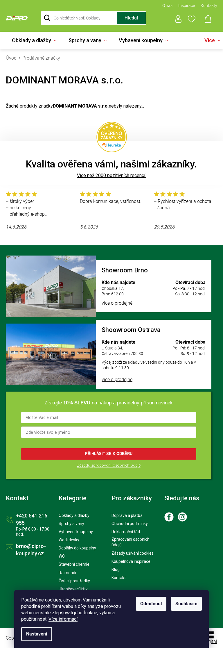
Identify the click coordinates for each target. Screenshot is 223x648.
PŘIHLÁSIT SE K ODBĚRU (108, 453)
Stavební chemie (74, 564)
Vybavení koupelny (76, 531)
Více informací (63, 619)
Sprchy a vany (71, 523)
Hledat (131, 18)
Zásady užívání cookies (133, 553)
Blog (116, 569)
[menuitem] (34, 40)
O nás (167, 5)
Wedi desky (69, 540)
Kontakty (209, 5)
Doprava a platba (127, 515)
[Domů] (12, 58)
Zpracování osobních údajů (131, 542)
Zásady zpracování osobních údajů (109, 465)
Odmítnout (151, 603)
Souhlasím (186, 603)
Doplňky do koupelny (77, 548)
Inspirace (186, 5)
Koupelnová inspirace (131, 561)
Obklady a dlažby (74, 515)
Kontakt (119, 577)
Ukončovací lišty (73, 589)
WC (62, 556)
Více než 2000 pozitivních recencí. (111, 175)
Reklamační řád (126, 531)
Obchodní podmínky (130, 523)
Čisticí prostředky (74, 581)
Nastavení (36, 634)
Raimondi (67, 572)
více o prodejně (117, 303)
